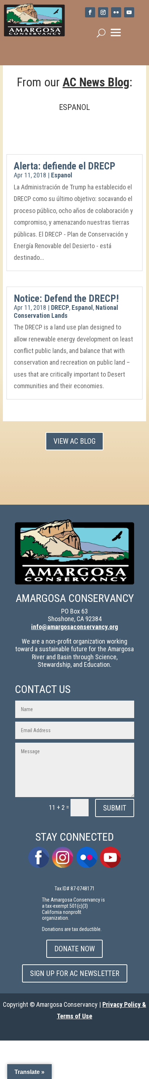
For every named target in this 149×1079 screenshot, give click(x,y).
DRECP (60, 307)
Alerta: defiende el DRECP (64, 166)
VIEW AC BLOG (74, 441)
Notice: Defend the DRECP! (66, 298)
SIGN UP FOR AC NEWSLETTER (74, 973)
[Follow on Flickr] (116, 12)
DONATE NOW (74, 948)
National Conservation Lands (66, 311)
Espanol (61, 175)
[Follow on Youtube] (129, 12)
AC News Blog (96, 82)
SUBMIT (114, 808)
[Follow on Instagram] (103, 12)
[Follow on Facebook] (90, 12)
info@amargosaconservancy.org (74, 627)
